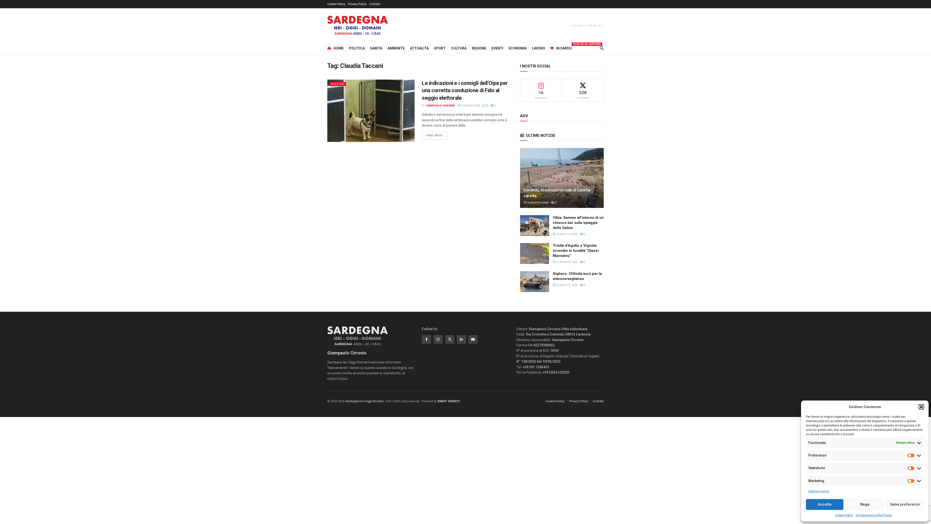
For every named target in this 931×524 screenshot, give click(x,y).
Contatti (374, 4)
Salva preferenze (905, 504)
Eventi (497, 48)
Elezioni (338, 84)
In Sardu (564, 47)
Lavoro (538, 48)
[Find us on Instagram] (438, 339)
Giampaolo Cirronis (440, 105)
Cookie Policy (844, 515)
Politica (357, 48)
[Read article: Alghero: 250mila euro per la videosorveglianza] (534, 281)
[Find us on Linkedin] (461, 339)
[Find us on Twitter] (449, 339)
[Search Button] (602, 48)
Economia (518, 48)
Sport (440, 48)
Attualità (419, 48)
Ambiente (396, 48)
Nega (864, 504)
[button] (921, 406)
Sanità (376, 48)
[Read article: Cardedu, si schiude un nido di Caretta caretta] (562, 178)
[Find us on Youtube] (473, 339)
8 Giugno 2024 (470, 105)
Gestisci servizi (818, 491)
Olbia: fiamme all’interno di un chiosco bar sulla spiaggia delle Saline (578, 222)
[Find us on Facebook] (426, 339)
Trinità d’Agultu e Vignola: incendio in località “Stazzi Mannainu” (576, 250)
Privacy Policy (357, 4)
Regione (479, 48)
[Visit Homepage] (357, 25)
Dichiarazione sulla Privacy (874, 515)
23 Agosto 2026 (537, 202)
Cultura (458, 48)
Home (339, 48)
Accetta (825, 504)
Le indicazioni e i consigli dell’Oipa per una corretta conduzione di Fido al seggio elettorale (465, 90)
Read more (436, 135)
